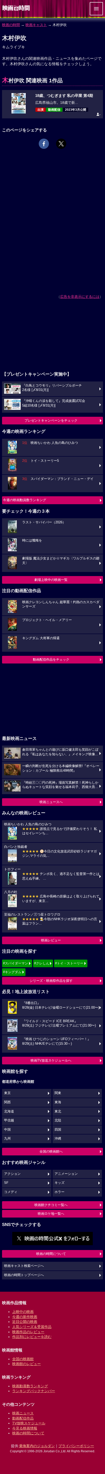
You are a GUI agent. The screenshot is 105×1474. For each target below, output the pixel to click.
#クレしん (41, 963)
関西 (7, 1102)
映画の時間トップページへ (24, 1275)
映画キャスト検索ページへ (24, 1266)
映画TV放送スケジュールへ (51, 1060)
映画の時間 (11, 25)
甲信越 (9, 1120)
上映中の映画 (23, 1312)
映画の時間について (51, 1254)
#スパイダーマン (15, 963)
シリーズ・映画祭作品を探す (51, 981)
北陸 (58, 1120)
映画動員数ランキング (30, 1386)
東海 (58, 1102)
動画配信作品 (23, 1418)
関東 (58, 1093)
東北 (58, 1111)
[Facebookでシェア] (44, 144)
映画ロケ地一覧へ (51, 1214)
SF (6, 1183)
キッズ (59, 1183)
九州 (7, 1138)
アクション (12, 1174)
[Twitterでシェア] (61, 144)
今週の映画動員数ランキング (24, 500)
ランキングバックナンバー (33, 1391)
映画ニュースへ (51, 802)
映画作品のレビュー (28, 1332)
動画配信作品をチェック (51, 659)
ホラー (59, 1192)
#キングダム (12, 972)
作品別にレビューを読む (31, 1337)
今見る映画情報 (24, 1428)
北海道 (9, 1111)
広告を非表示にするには (79, 297)
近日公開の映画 (24, 1322)
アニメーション (66, 1174)
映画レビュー (51, 940)
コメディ (10, 1192)
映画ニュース (23, 1413)
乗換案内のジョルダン (37, 1446)
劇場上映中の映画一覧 (51, 580)
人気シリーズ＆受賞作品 (31, 1327)
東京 (7, 1093)
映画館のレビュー (26, 1364)
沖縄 (58, 1138)
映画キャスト (36, 25)
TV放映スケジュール (28, 1423)
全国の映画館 (23, 1359)
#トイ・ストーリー (69, 963)
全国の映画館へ (51, 1151)
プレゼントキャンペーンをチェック (50, 420)
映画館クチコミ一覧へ (51, 1205)
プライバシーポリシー (76, 1446)
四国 (58, 1129)
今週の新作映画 (24, 1317)
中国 (7, 1129)
